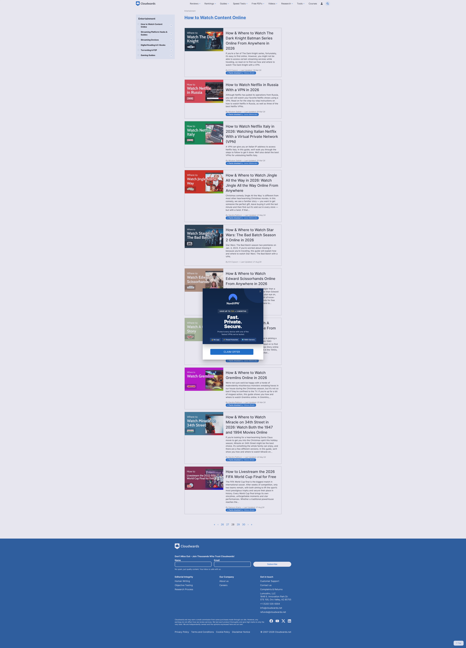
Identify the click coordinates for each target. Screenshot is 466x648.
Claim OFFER (232, 351)
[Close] (260, 291)
